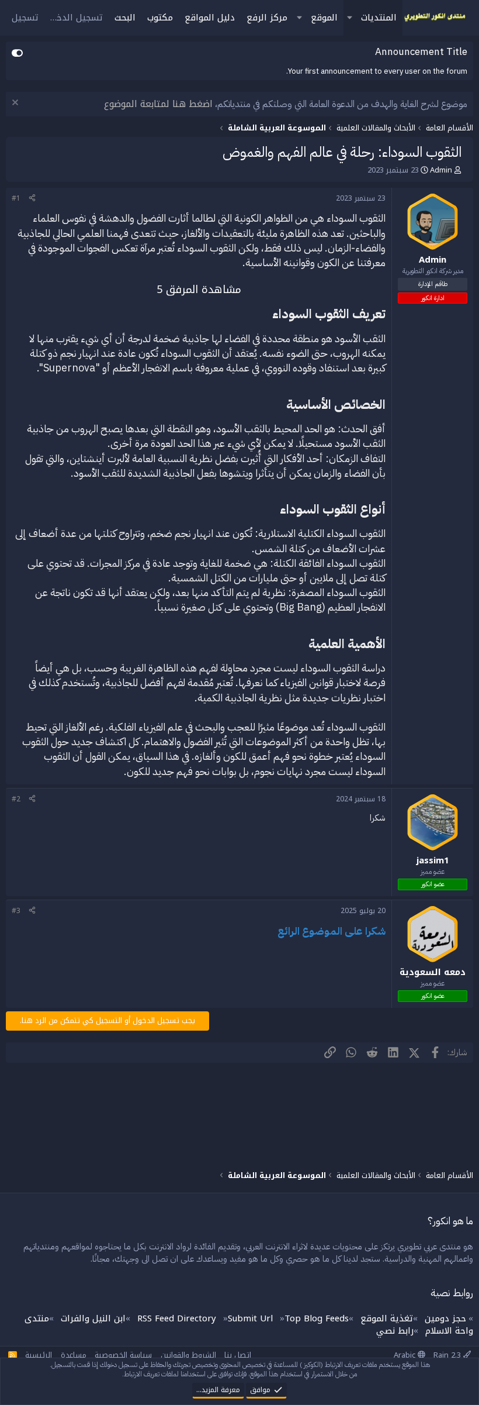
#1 (16, 198)
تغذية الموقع (386, 1318)
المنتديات (379, 17)
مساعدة (73, 1355)
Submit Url (250, 1318)
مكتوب (160, 17)
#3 (16, 910)
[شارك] (32, 198)
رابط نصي (395, 1331)
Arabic (406, 1355)
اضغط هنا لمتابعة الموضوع (158, 104)
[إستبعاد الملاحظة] (17, 104)
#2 (16, 799)
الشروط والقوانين (188, 1355)
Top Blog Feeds (316, 1318)
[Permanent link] (265, 315)
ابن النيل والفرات (93, 1318)
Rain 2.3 (448, 1355)
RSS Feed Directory (176, 1318)
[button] (349, 18)
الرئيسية (38, 1355)
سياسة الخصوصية (123, 1355)
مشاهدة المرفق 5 (199, 289)
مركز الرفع (267, 17)
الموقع (324, 17)
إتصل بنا (237, 1355)
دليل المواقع (210, 17)
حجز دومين (445, 1318)
